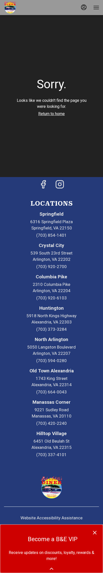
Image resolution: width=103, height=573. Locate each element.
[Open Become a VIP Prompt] (51, 569)
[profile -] (84, 7)
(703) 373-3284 (51, 329)
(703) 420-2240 (51, 423)
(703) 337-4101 (51, 454)
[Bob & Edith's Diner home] (26, 7)
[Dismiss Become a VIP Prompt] (95, 533)
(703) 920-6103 (51, 297)
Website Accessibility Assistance (51, 517)
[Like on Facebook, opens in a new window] (43, 186)
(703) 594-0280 (51, 360)
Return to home (51, 113)
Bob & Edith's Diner (52, 487)
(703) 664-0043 (51, 391)
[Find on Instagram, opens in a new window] (59, 186)
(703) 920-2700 (51, 266)
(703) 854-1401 (51, 235)
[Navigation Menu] (96, 7)
